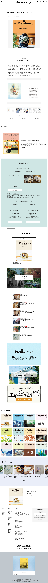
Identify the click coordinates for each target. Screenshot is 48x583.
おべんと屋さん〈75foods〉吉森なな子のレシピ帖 (22, 532)
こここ (36, 580)
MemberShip (4, 515)
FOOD (18, 5)
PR (8, 533)
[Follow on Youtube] (40, 1)
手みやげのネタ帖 (17, 527)
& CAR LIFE (17, 537)
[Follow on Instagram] (36, 1)
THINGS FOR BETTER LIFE (19, 509)
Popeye (29, 580)
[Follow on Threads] (39, 1)
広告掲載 (3, 514)
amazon (11, 118)
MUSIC (9, 522)
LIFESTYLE (10, 5)
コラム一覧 (16, 539)
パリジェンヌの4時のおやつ (19, 521)
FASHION (14, 5)
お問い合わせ (29, 581)
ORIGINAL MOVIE (10, 532)
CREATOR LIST (3, 518)
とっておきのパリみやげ (18, 522)
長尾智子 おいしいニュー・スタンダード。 (21, 528)
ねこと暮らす (17, 535)
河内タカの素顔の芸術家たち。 (19, 534)
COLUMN (33, 5)
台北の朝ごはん (17, 525)
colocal (34, 580)
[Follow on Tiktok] (42, 1)
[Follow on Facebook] (46, 1)
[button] (10, 106)
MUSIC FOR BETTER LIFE (19, 538)
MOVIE (9, 523)
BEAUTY (29, 5)
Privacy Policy (25, 581)
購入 (31, 495)
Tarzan (32, 580)
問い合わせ (3, 512)
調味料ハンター (17, 520)
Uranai (9, 525)
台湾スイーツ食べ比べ (18, 526)
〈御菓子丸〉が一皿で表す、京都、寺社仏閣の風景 (22, 517)
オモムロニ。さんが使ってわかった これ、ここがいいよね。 (22, 515)
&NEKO (37, 5)
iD (39, 5)
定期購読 (3, 513)
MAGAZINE (9, 228)
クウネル (27, 580)
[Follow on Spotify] (43, 1)
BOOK (9, 524)
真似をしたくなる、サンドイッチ (20, 513)
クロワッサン (19, 580)
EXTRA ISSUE (9, 530)
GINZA (22, 580)
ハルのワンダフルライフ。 (19, 512)
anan (10, 580)
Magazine (13, 228)
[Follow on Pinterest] (45, 1)
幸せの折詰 (16, 519)
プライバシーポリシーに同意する (40, 515)
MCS (37, 580)
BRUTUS (13, 580)
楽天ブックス (24, 118)
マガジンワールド (19, 581)
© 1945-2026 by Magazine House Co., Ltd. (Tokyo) (24, 579)
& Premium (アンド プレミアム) (24, 2)
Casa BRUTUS (16, 580)
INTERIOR (25, 5)
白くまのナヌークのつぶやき (19, 533)
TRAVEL (21, 5)
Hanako (25, 580)
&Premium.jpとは (4, 510)
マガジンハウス (37, 118)
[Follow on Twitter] (37, 1)
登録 (40, 519)
